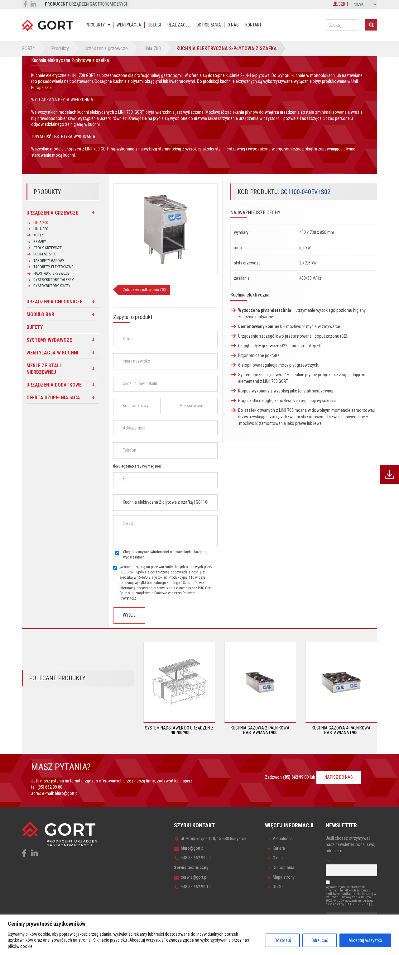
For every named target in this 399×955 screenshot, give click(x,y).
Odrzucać (319, 940)
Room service (44, 254)
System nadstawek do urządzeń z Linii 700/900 (179, 730)
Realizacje (178, 24)
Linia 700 (40, 223)
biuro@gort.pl (67, 793)
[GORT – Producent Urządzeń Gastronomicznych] (47, 24)
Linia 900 (40, 229)
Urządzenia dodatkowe (54, 385)
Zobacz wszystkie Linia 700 (144, 289)
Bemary (39, 242)
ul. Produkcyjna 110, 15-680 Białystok (213, 838)
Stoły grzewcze (47, 248)
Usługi (154, 24)
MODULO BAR (40, 314)
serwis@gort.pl (194, 877)
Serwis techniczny (191, 867)
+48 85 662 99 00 (196, 857)
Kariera (279, 848)
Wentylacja (129, 24)
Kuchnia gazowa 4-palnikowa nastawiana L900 (341, 730)
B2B (341, 4)
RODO (278, 886)
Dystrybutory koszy (51, 286)
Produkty (95, 24)
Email (330, 860)
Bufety (34, 327)
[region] (199, 935)
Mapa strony (284, 877)
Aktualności (283, 838)
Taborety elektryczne (53, 267)
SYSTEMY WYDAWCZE (49, 340)
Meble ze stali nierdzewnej (43, 369)
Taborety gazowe (49, 261)
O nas (233, 24)
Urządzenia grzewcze (52, 213)
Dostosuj (283, 940)
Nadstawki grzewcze (51, 273)
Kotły (38, 235)
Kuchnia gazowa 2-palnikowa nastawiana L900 (260, 730)
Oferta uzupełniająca (53, 398)
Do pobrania (208, 24)
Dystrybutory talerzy (53, 280)
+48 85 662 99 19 (196, 886)
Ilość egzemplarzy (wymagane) (137, 466)
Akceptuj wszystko (365, 940)
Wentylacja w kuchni (52, 353)
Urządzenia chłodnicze (54, 302)
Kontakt (253, 24)
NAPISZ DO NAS (338, 777)
